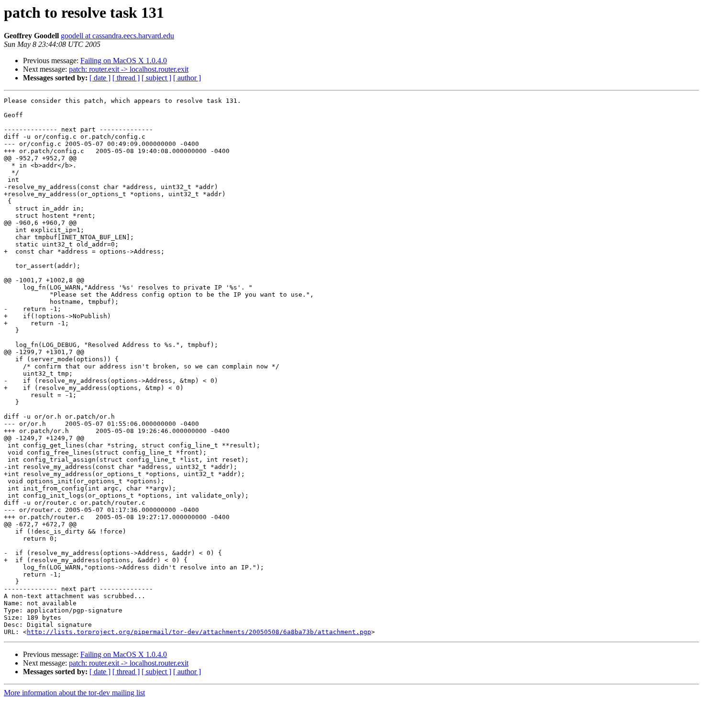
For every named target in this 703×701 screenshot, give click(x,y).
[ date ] (99, 78)
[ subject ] (156, 78)
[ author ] (187, 78)
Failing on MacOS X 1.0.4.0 (123, 60)
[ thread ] (126, 78)
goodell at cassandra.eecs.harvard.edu (117, 36)
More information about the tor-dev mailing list (74, 693)
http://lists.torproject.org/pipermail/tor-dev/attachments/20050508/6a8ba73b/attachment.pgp (199, 631)
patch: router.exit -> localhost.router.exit (128, 69)
